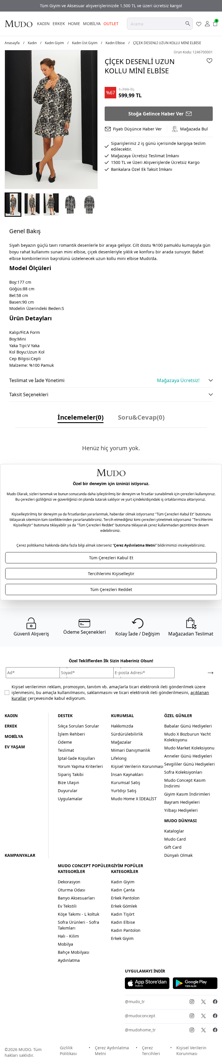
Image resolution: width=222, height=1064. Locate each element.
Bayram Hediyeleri (182, 802)
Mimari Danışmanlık (130, 750)
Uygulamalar (70, 798)
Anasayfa (12, 43)
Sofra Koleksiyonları (183, 772)
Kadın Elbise (115, 43)
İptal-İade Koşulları (76, 758)
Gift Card (173, 847)
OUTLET (111, 23)
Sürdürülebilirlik (127, 734)
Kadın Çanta (123, 890)
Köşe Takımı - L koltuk (78, 914)
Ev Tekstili (67, 906)
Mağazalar (121, 742)
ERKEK (59, 23)
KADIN (43, 23)
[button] (13, 204)
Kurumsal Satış (125, 782)
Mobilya (65, 944)
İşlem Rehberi (71, 734)
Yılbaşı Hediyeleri (181, 810)
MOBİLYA (92, 23)
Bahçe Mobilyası (73, 952)
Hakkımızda (122, 726)
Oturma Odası (71, 890)
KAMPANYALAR (20, 855)
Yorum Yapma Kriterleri (80, 766)
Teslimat (66, 750)
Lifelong (119, 758)
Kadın (32, 43)
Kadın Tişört (122, 914)
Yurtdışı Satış (123, 790)
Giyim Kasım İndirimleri (187, 794)
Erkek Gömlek (124, 906)
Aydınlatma (69, 960)
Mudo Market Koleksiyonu (189, 748)
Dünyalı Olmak (178, 855)
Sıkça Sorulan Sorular (78, 726)
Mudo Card (175, 839)
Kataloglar (174, 831)
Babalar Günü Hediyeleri (188, 726)
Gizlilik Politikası (68, 1050)
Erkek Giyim (122, 938)
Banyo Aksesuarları (76, 898)
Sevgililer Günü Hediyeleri (189, 764)
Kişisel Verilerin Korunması (137, 766)
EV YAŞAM (15, 746)
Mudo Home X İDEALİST (134, 798)
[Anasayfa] (18, 23)
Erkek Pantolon (125, 898)
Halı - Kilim (68, 936)
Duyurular (67, 790)
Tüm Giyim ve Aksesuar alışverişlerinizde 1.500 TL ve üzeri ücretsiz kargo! (111, 5)
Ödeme (65, 742)
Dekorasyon (69, 882)
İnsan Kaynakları (127, 774)
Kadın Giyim (54, 43)
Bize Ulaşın (68, 782)
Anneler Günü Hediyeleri (188, 756)
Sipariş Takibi (71, 774)
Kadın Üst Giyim (84, 43)
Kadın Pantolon (125, 930)
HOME (74, 23)
